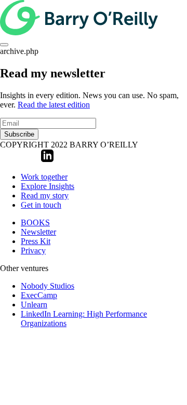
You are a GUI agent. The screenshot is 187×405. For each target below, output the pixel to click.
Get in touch (41, 204)
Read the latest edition (54, 104)
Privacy (33, 250)
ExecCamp (39, 295)
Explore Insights (47, 186)
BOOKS (35, 222)
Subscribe (19, 134)
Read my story (45, 195)
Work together (44, 176)
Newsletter (38, 231)
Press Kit (35, 241)
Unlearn (34, 304)
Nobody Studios (47, 285)
